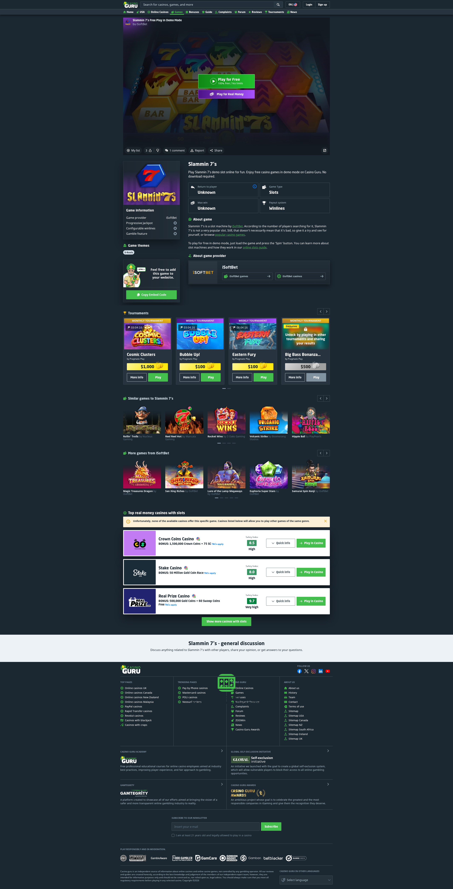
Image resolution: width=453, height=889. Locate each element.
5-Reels (129, 252)
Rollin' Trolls (137, 438)
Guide (208, 12)
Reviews (257, 12)
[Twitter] (306, 671)
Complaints (225, 12)
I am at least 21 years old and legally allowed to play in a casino (213, 835)
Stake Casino (171, 567)
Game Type (275, 186)
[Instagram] (313, 671)
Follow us (303, 666)
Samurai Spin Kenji (310, 491)
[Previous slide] (320, 311)
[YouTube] (328, 671)
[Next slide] (326, 311)
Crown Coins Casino (177, 538)
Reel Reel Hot (180, 438)
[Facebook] (299, 671)
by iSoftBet (140, 24)
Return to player (207, 186)
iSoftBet (237, 226)
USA (142, 12)
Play (158, 377)
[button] (216, 150)
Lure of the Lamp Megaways (225, 492)
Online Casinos (159, 12)
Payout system (277, 202)
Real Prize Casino (175, 596)
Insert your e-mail (183, 824)
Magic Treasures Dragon (139, 492)
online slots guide (254, 247)
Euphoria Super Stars (264, 492)
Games (179, 12)
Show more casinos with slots (226, 621)
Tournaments (276, 12)
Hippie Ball (306, 436)
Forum (241, 12)
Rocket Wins (226, 436)
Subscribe (271, 826)
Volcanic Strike (268, 438)
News (293, 12)
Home (130, 12)
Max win (203, 202)
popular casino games (230, 235)
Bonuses (194, 12)
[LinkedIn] (321, 671)
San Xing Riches (181, 491)
